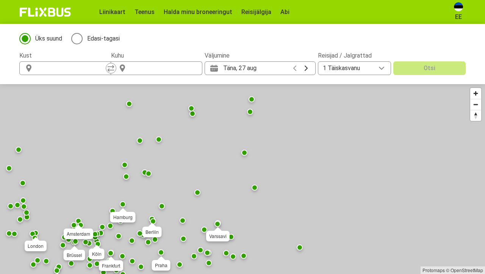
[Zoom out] (475, 104)
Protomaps (433, 270)
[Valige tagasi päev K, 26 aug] (294, 68)
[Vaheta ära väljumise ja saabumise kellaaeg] (111, 68)
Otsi (429, 68)
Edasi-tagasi (103, 38)
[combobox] (72, 68)
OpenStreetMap (467, 270)
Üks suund (48, 38)
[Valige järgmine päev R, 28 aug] (306, 68)
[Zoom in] (475, 93)
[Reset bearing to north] (475, 115)
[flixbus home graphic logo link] (45, 12)
